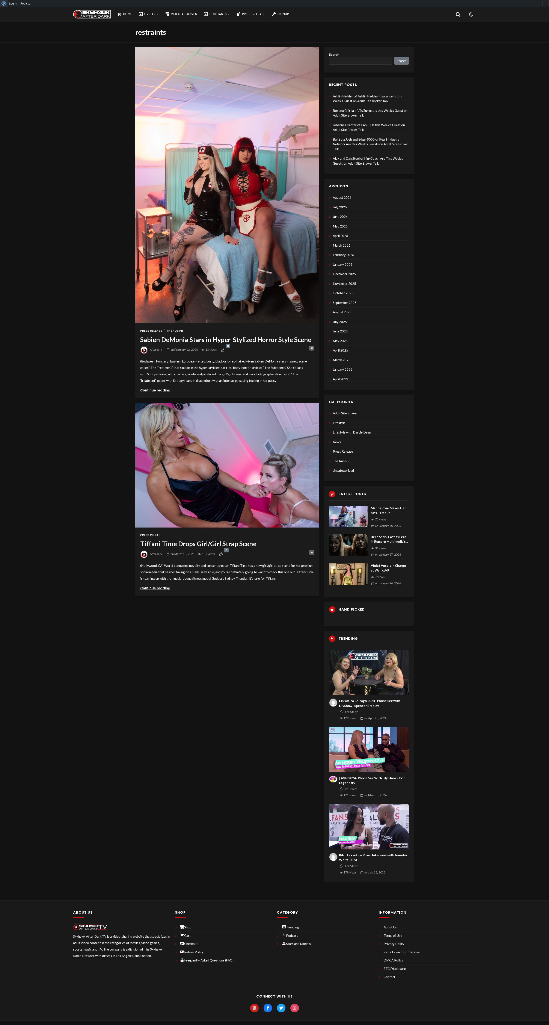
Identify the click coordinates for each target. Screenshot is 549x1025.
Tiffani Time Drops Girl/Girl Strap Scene (198, 543)
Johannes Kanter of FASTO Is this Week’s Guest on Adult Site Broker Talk (369, 127)
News (337, 442)
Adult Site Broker (345, 413)
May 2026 (340, 226)
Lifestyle (339, 423)
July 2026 (340, 207)
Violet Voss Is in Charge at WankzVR (388, 568)
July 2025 (340, 322)
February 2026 (343, 255)
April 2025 (340, 350)
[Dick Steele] (333, 702)
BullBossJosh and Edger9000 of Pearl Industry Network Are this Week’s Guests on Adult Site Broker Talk (370, 144)
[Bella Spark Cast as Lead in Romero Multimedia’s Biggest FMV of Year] (348, 545)
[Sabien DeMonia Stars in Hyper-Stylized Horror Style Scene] (227, 185)
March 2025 (341, 360)
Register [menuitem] (26, 3)
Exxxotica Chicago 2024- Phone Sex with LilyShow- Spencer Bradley (369, 703)
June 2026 (340, 216)
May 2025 (340, 341)
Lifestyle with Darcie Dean (352, 432)
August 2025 (342, 312)
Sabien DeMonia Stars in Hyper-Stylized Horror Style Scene (225, 339)
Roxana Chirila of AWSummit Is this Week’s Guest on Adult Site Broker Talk (370, 113)
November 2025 (344, 283)
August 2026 (342, 197)
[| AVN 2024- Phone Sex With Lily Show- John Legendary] (369, 749)
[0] (222, 350)
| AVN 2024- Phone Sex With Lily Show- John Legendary (372, 780)
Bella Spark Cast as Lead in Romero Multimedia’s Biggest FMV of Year (389, 539)
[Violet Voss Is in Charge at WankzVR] (348, 574)
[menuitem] (4, 3)
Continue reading (155, 390)
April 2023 (340, 379)
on (184, 349)
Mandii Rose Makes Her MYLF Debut (388, 510)
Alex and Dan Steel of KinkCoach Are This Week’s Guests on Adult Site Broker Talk (368, 160)
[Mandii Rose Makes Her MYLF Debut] (348, 516)
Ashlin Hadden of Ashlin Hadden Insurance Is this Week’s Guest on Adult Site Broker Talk (367, 98)
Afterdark (156, 349)
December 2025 (344, 274)
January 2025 (342, 369)
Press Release (151, 331)
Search (334, 54)
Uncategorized (343, 470)
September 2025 (344, 303)
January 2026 (342, 264)
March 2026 (341, 245)
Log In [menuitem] (13, 3)
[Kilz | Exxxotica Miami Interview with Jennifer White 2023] (369, 826)
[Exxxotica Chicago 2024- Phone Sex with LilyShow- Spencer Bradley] (369, 672)
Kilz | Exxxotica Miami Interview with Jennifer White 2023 (373, 857)
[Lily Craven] (333, 779)
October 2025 (343, 293)
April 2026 (340, 236)
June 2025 (340, 331)
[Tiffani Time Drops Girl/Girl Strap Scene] (227, 465)
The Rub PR (174, 331)
